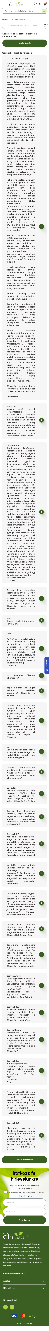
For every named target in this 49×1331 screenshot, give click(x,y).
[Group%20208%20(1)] (12, 1307)
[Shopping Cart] (45, 4)
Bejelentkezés (25, 43)
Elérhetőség (9, 1288)
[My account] (40, 4)
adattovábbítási (32, 1192)
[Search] (44, 11)
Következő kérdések (24, 1160)
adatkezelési (20, 1192)
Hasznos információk (14, 1273)
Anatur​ (6, 1281)
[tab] (24, 1273)
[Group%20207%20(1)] (5, 1307)
